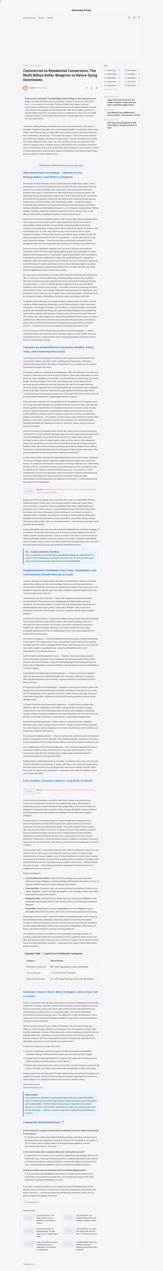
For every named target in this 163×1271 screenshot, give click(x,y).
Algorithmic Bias (112, 78)
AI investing (111, 74)
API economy (132, 81)
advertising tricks (112, 70)
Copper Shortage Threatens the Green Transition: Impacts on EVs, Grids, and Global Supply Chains (122, 102)
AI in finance (132, 70)
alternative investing (132, 78)
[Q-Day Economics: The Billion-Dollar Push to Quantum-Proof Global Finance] (29, 1220)
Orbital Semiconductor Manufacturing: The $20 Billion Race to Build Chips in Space (47, 1232)
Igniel (33, 1264)
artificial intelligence (112, 85)
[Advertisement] (60, 40)
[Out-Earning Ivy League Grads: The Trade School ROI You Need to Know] (29, 794)
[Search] (139, 17)
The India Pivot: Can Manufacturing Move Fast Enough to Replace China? (86, 1218)
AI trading (131, 74)
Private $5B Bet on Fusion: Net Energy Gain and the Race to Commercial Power (86, 1231)
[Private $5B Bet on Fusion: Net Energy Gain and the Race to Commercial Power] (68, 1233)
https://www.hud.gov (31, 1084)
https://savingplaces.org (33, 1087)
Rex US (41, 18)
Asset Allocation (132, 85)
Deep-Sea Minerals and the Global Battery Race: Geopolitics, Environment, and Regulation (47, 1246)
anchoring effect (112, 81)
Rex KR (50, 18)
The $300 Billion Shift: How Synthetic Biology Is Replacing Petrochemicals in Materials (87, 1246)
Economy (110, 110)
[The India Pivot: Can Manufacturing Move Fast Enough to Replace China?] (68, 1220)
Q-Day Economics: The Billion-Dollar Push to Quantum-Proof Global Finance (45, 1219)
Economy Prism (81, 10)
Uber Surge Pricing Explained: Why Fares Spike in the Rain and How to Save (122, 125)
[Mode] (133, 17)
